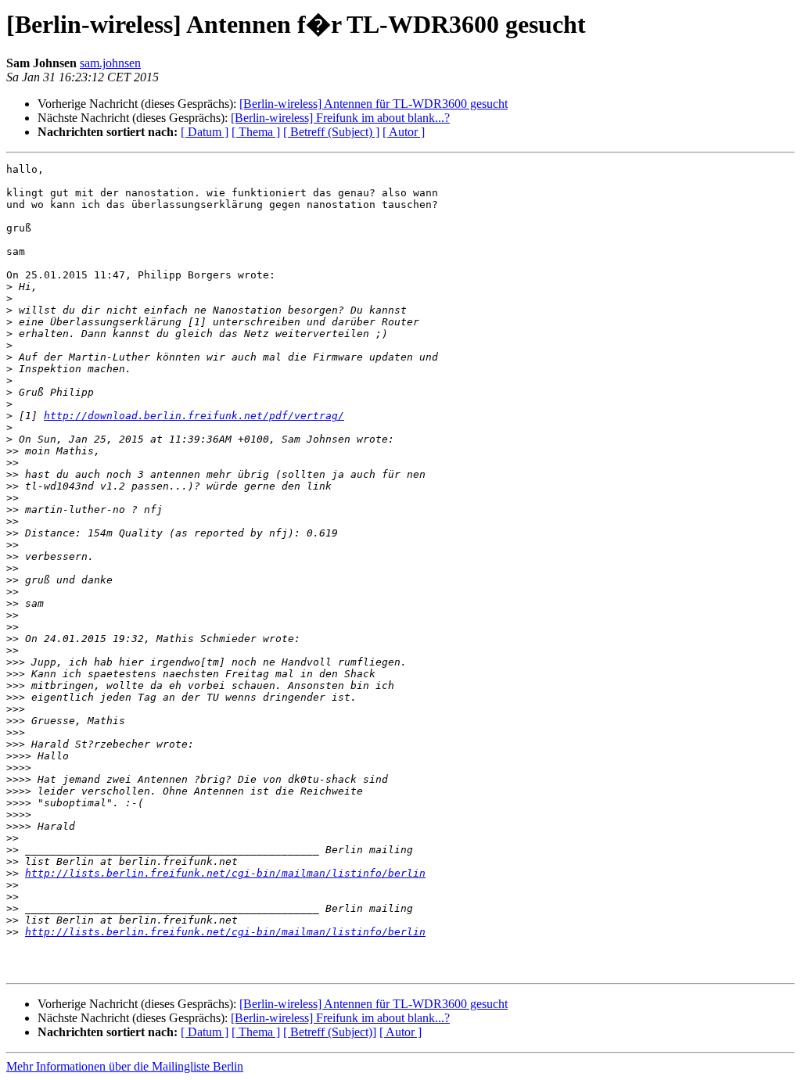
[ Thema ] (256, 131)
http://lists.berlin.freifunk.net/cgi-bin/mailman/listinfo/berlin (225, 873)
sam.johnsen (110, 63)
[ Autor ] (404, 131)
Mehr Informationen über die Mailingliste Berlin (124, 1066)
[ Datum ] (204, 131)
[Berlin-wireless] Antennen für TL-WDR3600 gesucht (373, 103)
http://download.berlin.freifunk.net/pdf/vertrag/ (194, 416)
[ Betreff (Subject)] (329, 1032)
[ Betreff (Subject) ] (331, 131)
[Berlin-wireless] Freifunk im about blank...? (340, 117)
